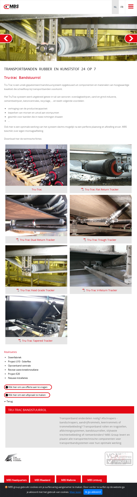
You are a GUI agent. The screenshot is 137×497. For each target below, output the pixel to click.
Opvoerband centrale (19, 365)
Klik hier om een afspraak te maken (27, 395)
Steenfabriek (14, 357)
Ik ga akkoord (93, 492)
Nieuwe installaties (18, 378)
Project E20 (14, 373)
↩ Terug (8, 401)
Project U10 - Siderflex (19, 361)
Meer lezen (75, 492)
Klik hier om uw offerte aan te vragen (28, 387)
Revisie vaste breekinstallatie (23, 369)
